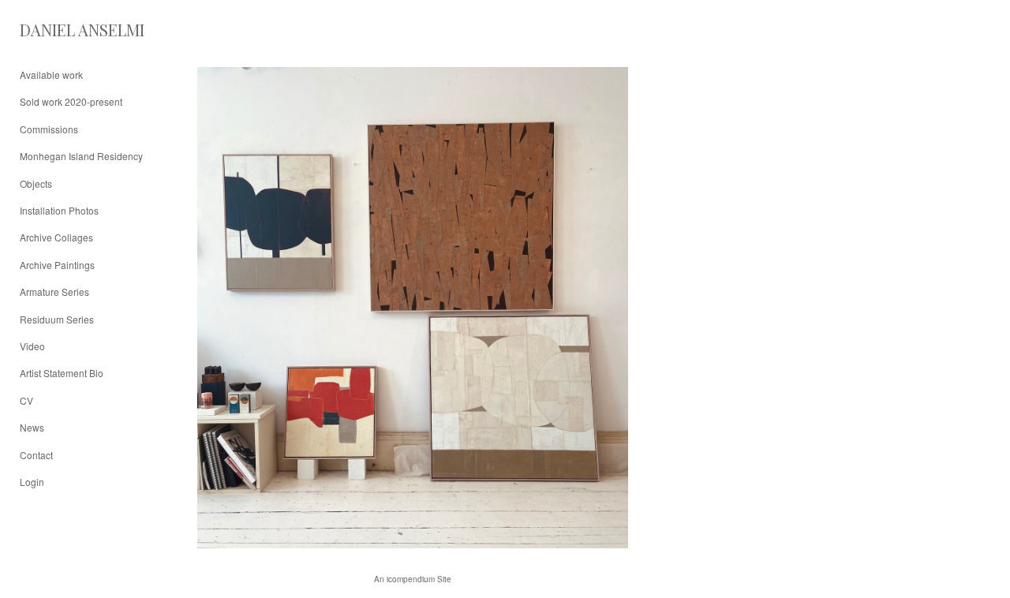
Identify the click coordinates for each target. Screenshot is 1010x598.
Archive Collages (56, 237)
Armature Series (54, 291)
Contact (36, 455)
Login (32, 481)
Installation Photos (59, 210)
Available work (51, 74)
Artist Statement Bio (61, 372)
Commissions (49, 129)
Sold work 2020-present (71, 101)
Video (32, 346)
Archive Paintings (57, 264)
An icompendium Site (412, 579)
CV (26, 400)
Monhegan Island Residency (81, 156)
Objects (36, 183)
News (32, 427)
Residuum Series (57, 319)
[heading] (59, 29)
